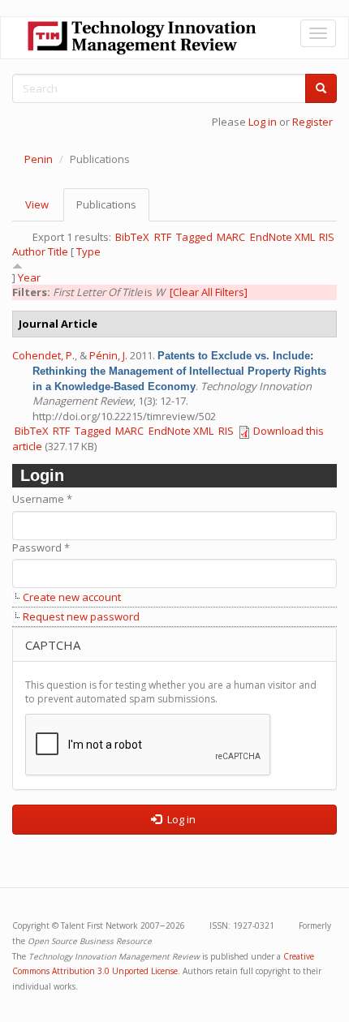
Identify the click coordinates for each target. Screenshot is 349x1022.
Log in (262, 121)
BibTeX (132, 237)
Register (312, 121)
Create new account (72, 597)
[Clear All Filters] (209, 292)
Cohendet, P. (43, 355)
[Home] (142, 38)
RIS (326, 237)
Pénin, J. (108, 355)
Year (29, 277)
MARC (231, 237)
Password (41, 547)
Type (88, 251)
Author (28, 251)
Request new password (81, 616)
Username (42, 499)
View (37, 204)
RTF (162, 237)
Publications (112, 209)
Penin (38, 159)
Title (58, 251)
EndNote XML (282, 237)
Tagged (194, 237)
